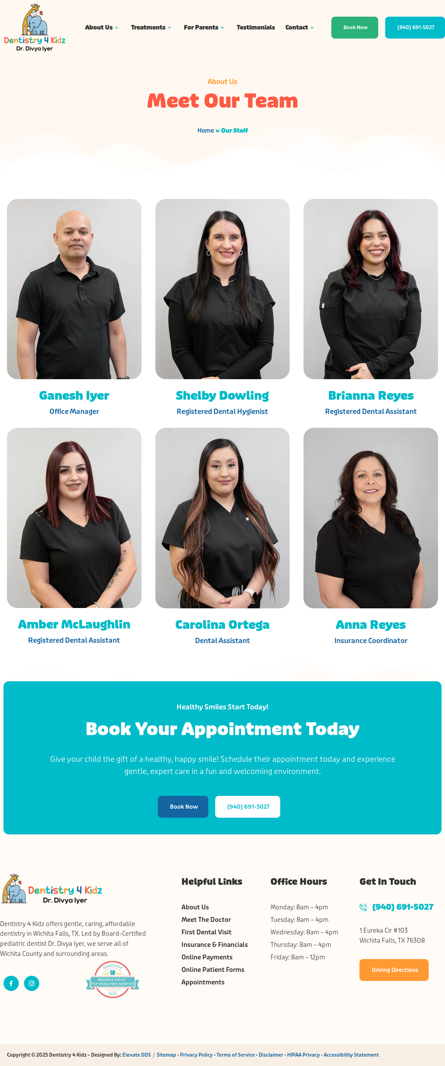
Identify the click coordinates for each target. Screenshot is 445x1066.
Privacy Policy (196, 1055)
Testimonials (256, 27)
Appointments (203, 982)
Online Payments (207, 957)
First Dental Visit (206, 932)
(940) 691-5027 (403, 907)
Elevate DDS (136, 1055)
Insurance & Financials (214, 945)
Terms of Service (236, 1055)
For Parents (201, 27)
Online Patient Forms (212, 970)
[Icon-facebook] (11, 983)
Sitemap (166, 1055)
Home (205, 130)
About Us (99, 27)
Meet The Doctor (206, 920)
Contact (296, 27)
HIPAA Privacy (303, 1055)
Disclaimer (271, 1055)
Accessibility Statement (351, 1055)
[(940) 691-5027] (363, 907)
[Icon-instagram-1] (31, 983)
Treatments (148, 27)
